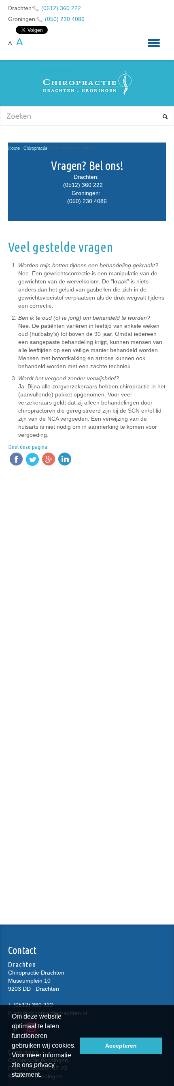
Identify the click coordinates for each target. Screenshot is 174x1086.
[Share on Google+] (48, 459)
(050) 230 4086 (65, 19)
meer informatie (49, 1055)
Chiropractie (35, 147)
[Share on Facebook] (16, 459)
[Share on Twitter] (32, 459)
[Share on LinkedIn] (65, 459)
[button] (44, 1075)
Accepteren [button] (121, 1045)
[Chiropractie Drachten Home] (87, 83)
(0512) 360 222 (61, 8)
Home (14, 147)
